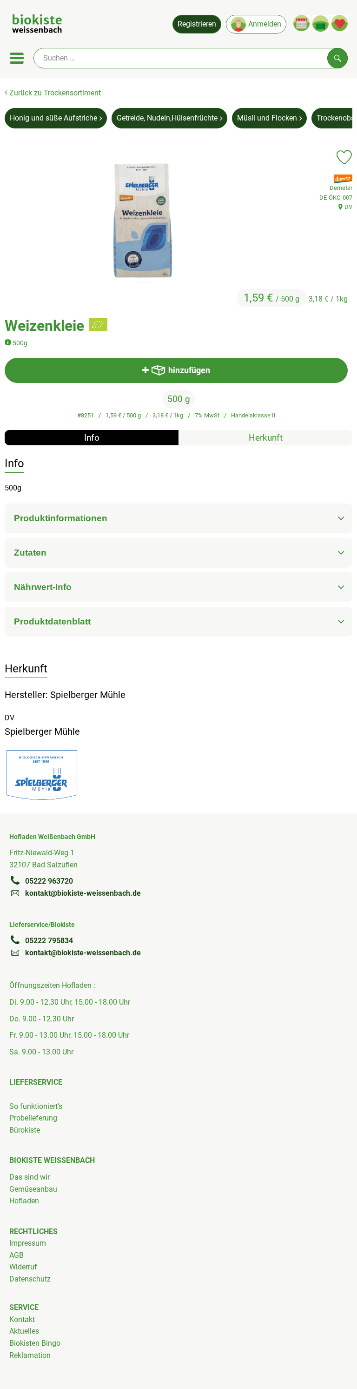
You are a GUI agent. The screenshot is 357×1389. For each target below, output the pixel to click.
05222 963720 (49, 881)
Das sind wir (29, 1177)
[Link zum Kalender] (301, 23)
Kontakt (22, 1319)
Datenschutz (30, 1279)
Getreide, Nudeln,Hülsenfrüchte (167, 118)
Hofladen (24, 1200)
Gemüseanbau (33, 1189)
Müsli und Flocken (267, 118)
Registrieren (197, 24)
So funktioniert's (35, 1106)
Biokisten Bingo (34, 1343)
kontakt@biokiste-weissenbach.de (83, 893)
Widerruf (23, 1266)
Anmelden (264, 24)
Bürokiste (24, 1130)
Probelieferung (33, 1118)
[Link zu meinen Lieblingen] (339, 23)
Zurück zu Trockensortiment (54, 92)
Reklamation (30, 1355)
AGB (16, 1255)
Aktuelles (24, 1331)
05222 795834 (49, 940)
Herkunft (266, 437)
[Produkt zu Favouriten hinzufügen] (344, 157)
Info (91, 437)
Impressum (27, 1243)
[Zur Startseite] (37, 25)
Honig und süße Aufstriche (53, 118)
